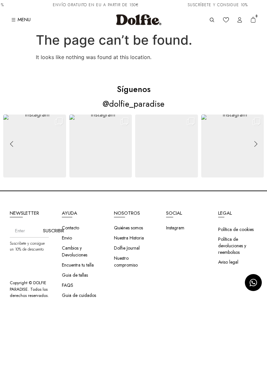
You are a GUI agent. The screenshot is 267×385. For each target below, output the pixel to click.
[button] (133, 173)
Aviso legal (228, 262)
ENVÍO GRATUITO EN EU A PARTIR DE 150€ (93, 5)
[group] (34, 146)
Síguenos (133, 89)
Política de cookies (236, 229)
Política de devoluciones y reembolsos (232, 245)
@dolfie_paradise (133, 104)
